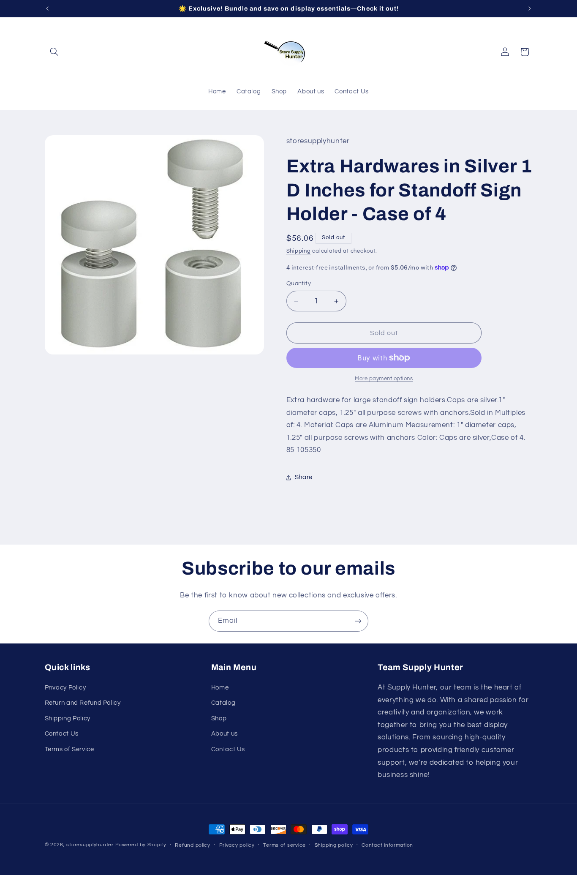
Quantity (298, 283)
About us (224, 734)
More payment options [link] (384, 379)
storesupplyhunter (90, 844)
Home (220, 687)
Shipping (298, 251)
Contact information (387, 845)
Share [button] (304, 477)
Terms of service (284, 845)
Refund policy (192, 845)
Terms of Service (69, 749)
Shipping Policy (67, 718)
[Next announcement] (529, 8)
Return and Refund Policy (83, 703)
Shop (219, 718)
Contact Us (62, 734)
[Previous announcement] (47, 8)
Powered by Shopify (140, 844)
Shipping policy (334, 845)
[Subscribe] (358, 621)
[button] (54, 52)
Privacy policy (237, 845)
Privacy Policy (65, 687)
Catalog (223, 703)
